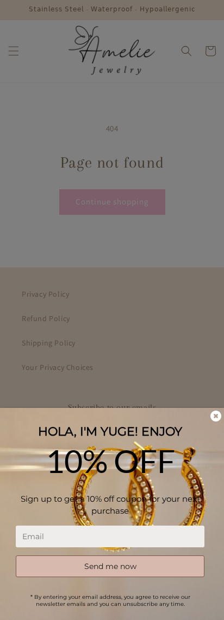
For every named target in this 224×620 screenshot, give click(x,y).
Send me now (110, 566)
